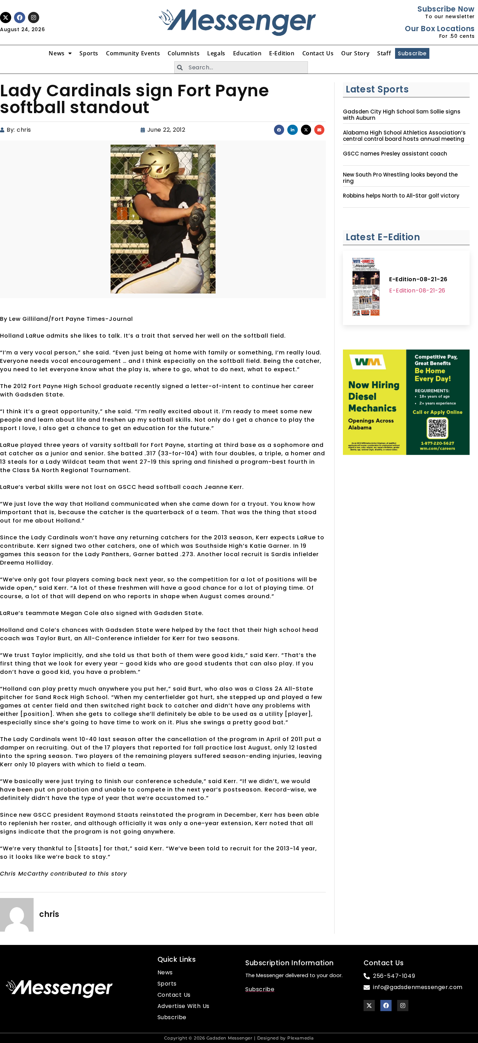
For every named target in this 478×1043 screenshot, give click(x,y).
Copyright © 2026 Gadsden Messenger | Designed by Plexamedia (239, 1038)
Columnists (183, 53)
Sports (88, 53)
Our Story (355, 53)
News (56, 53)
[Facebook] (19, 17)
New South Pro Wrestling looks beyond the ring (400, 178)
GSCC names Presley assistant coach (395, 154)
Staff (384, 53)
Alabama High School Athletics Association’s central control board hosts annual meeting (404, 136)
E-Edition (281, 53)
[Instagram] (33, 17)
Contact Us (318, 53)
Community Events (133, 53)
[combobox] (241, 67)
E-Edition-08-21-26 (418, 279)
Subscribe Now (446, 9)
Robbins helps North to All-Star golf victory (401, 196)
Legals (216, 53)
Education (247, 53)
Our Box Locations (440, 28)
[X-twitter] (5, 17)
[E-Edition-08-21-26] (366, 287)
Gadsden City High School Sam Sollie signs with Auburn (402, 115)
